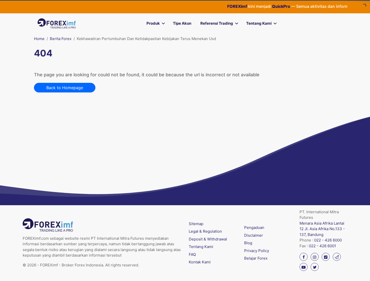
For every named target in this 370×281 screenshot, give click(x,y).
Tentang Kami (259, 23)
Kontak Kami (200, 262)
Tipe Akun (182, 23)
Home (39, 38)
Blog (248, 242)
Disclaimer (253, 235)
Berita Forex (60, 38)
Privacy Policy (256, 250)
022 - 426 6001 (322, 245)
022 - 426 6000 (328, 240)
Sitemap (196, 223)
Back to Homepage (64, 87)
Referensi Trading (216, 23)
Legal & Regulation (205, 231)
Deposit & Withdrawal (208, 239)
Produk (153, 23)
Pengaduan (254, 227)
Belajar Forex (256, 258)
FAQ (192, 254)
